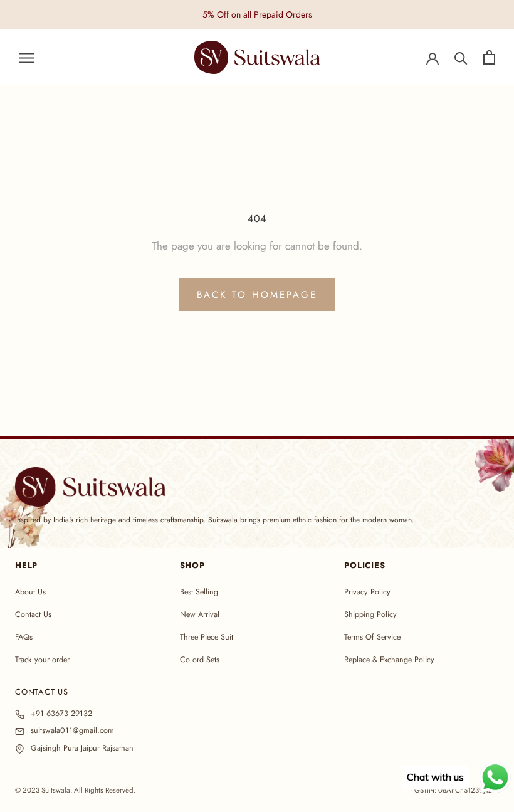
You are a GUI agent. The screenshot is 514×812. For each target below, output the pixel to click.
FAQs (24, 637)
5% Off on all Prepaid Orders (257, 14)
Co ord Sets (199, 659)
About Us (30, 592)
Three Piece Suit (206, 637)
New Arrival (199, 614)
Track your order (42, 659)
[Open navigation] (26, 57)
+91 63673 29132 (61, 714)
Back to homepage (257, 295)
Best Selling (199, 592)
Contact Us (33, 614)
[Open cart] (489, 57)
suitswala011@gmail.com (72, 730)
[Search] (461, 57)
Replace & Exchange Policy (389, 659)
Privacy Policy (367, 592)
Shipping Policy (370, 614)
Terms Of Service (372, 637)
